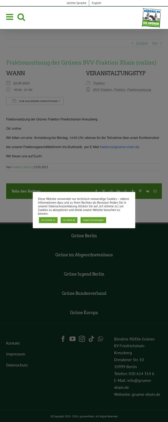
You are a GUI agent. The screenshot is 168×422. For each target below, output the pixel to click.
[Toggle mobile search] (21, 17)
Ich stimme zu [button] (48, 220)
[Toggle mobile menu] (10, 17)
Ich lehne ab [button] (69, 220)
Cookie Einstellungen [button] (93, 220)
